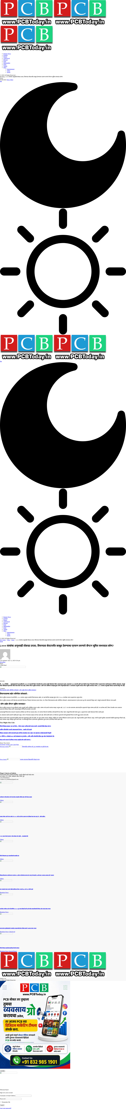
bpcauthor (2, 662)
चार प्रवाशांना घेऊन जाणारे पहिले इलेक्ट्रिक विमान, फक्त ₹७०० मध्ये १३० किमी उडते (16, 889)
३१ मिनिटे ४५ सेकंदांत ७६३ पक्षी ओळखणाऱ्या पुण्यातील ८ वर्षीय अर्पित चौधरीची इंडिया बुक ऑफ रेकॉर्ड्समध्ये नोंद (27, 736)
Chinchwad (12, 931)
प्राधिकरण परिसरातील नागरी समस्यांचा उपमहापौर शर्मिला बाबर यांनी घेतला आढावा (16, 797)
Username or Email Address (7, 1095)
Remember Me (6, 1102)
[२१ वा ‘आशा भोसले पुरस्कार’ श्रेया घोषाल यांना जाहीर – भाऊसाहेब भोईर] (6, 822)
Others (2, 800)
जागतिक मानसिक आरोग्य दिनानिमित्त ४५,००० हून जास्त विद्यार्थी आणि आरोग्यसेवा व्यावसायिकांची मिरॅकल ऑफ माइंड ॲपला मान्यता (25, 908)
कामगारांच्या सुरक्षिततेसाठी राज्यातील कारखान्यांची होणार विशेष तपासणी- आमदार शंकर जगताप (18, 928)
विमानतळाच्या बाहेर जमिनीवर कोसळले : (9, 690)
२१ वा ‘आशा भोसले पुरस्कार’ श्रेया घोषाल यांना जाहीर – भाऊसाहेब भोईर (14, 836)
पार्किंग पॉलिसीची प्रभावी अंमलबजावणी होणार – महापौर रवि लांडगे (16, 729)
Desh (1, 641)
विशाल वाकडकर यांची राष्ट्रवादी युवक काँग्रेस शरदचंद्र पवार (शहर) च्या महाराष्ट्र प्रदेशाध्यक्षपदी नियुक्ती (25, 733)
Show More (10, 79)
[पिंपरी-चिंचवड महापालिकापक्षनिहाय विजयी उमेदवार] (6, 933)
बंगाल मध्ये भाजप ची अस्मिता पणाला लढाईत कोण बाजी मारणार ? (15, 739)
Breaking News (4, 892)
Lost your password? (5, 1108)
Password (2, 1099)
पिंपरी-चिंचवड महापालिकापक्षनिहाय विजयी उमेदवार (9, 948)
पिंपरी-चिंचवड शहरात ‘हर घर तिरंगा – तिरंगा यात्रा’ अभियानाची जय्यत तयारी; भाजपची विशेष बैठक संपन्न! (25, 726)
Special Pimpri (13, 951)
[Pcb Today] (53, 360)
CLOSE (2, 1071)
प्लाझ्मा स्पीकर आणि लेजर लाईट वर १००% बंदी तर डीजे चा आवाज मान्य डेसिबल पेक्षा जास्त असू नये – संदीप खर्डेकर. (22, 816)
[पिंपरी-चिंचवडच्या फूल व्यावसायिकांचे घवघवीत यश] (6, 841)
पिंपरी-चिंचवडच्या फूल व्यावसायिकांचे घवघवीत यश (9, 855)
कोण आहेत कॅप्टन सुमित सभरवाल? (27, 690)
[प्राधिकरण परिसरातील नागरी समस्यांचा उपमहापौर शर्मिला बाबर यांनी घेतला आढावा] (6, 783)
